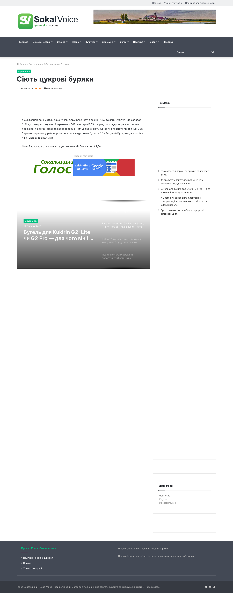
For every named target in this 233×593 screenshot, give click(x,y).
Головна (23, 42)
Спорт (153, 42)
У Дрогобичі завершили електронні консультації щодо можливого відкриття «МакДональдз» (184, 201)
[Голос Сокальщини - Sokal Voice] (48, 21)
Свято (123, 42)
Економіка (107, 42)
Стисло (61, 42)
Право (75, 42)
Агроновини (36, 64)
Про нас (156, 3)
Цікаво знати (31, 221)
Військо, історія (41, 42)
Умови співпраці (173, 3)
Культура (90, 42)
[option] (83, 234)
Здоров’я (168, 42)
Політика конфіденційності (200, 3)
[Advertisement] (84, 103)
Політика (138, 42)
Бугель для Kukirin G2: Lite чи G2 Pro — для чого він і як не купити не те (59, 235)
